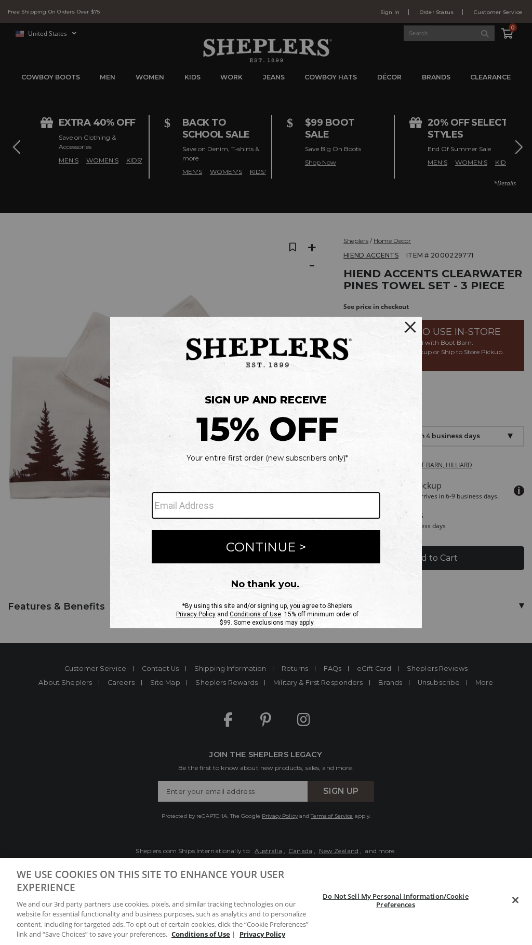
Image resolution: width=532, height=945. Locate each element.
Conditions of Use (200, 934)
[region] (266, 901)
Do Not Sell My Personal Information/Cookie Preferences (395, 900)
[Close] (515, 900)
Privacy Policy (262, 934)
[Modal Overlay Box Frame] (266, 472)
